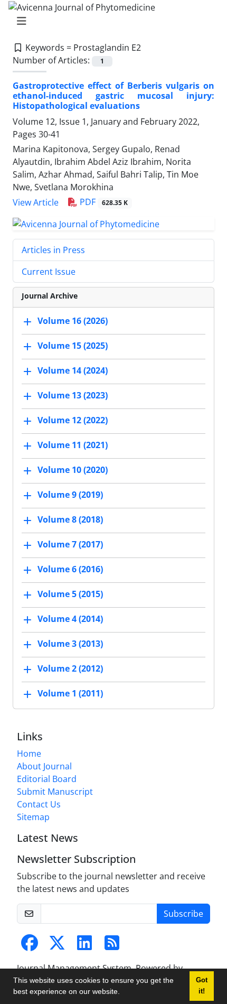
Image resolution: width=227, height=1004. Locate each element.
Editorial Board (47, 779)
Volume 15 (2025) (72, 345)
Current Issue (48, 271)
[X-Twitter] (57, 946)
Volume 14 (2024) (72, 370)
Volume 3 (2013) (70, 643)
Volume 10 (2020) (72, 470)
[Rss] (112, 946)
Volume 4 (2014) (70, 619)
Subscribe (183, 913)
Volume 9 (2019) (70, 494)
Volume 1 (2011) (70, 693)
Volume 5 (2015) (70, 594)
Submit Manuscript (55, 791)
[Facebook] (29, 946)
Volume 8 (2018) (70, 519)
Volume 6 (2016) (70, 569)
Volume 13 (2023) (72, 395)
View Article (36, 202)
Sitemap (33, 817)
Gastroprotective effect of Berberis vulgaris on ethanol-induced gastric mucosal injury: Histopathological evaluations (113, 95)
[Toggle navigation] (110, 21)
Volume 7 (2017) (70, 544)
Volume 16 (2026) (72, 321)
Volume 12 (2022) (72, 420)
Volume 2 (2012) (70, 668)
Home (29, 753)
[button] (123, 992)
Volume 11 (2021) (72, 445)
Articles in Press (53, 250)
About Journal (44, 766)
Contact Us (39, 804)
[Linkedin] (84, 946)
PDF (103, 202)
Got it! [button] (201, 986)
